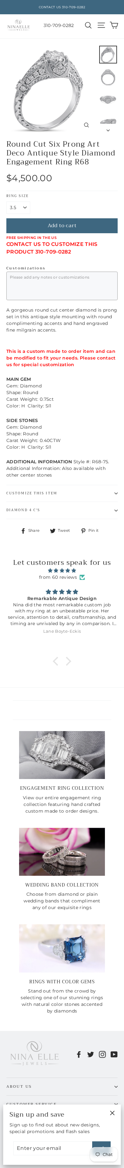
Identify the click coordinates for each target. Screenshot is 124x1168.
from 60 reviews (58, 577)
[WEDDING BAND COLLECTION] (62, 852)
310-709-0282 (59, 25)
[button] (57, 661)
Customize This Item (31, 493)
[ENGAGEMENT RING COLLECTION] (62, 755)
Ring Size (17, 196)
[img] (62, 570)
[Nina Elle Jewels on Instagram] (102, 1054)
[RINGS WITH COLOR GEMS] (62, 948)
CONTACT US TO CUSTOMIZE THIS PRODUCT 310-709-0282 (52, 248)
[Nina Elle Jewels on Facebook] (78, 1054)
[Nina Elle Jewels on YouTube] (114, 1054)
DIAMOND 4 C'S (23, 510)
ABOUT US (19, 1086)
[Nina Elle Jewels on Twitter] (90, 1054)
